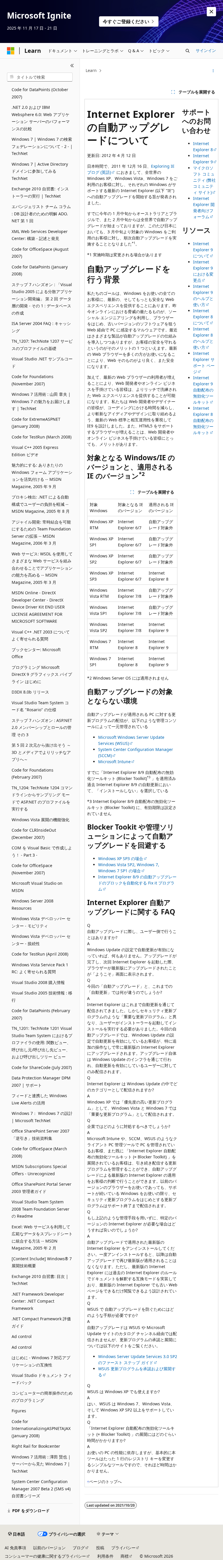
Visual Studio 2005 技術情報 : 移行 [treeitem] (42, 996)
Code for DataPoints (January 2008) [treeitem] (40, 270)
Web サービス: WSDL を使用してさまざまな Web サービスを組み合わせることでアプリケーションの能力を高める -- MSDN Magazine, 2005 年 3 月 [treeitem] (42, 568)
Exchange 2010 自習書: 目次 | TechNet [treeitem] (40, 1280)
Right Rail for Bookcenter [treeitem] (36, 1446)
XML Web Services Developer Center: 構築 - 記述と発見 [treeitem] (40, 235)
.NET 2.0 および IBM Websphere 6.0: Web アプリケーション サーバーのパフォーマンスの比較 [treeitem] (41, 117)
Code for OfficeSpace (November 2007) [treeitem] (32, 869)
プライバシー (123, 1547)
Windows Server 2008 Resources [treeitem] (32, 904)
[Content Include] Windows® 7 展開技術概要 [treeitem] (42, 1262)
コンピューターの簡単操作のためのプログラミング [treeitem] (42, 1396)
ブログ (79, 1547)
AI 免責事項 (15, 1547)
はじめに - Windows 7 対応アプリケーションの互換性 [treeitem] (41, 1361)
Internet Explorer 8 (203, 146)
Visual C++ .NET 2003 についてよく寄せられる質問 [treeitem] (41, 635)
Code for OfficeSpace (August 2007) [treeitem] (40, 252)
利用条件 (105, 1556)
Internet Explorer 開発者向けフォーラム (204, 207)
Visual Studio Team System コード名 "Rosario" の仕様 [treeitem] (40, 706)
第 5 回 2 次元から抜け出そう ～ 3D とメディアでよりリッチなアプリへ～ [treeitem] (41, 752)
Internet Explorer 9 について (203, 250)
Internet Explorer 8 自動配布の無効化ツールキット (203, 420)
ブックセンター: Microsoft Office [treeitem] (36, 653)
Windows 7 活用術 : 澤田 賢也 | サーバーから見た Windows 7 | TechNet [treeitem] (41, 1464)
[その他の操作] (213, 70)
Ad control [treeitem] (22, 1336)
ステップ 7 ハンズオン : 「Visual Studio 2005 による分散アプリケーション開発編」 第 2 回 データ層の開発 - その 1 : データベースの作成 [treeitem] (42, 299)
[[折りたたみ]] (72, 65)
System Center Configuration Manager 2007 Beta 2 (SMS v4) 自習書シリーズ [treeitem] (41, 1488)
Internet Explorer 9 (203, 159)
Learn (91, 70)
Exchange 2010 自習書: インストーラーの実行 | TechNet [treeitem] (40, 192)
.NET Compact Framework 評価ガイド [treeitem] (41, 1322)
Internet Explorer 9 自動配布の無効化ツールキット (203, 390)
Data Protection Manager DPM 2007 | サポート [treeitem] (41, 1081)
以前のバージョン (49, 1547)
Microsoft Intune (114, 761)
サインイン (206, 50)
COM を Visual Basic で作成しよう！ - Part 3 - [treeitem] (42, 851)
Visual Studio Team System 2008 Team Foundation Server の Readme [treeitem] (40, 1209)
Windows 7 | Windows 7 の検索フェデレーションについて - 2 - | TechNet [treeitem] (42, 146)
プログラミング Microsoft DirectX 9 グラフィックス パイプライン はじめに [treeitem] (42, 674)
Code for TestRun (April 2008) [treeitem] (40, 954)
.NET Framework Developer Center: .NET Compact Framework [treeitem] (38, 1301)
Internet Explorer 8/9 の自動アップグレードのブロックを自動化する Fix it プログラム (137, 883)
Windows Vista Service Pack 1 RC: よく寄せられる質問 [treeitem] (40, 968)
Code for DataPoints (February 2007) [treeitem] (41, 1014)
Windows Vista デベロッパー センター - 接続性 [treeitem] (41, 940)
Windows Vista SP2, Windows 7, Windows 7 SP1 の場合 (128, 867)
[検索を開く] (187, 51)
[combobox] (40, 77)
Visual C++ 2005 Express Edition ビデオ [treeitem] (35, 451)
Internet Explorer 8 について (203, 317)
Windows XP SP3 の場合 (120, 858)
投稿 (100, 1547)
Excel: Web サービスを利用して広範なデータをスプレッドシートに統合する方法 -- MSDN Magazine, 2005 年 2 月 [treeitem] (42, 1237)
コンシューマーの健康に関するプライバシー (45, 1556)
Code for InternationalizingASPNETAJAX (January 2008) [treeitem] (41, 1428)
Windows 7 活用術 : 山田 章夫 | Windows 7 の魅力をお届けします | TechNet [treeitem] (41, 401)
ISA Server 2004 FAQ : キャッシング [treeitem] (41, 327)
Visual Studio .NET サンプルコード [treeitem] (42, 362)
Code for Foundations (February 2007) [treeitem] (32, 773)
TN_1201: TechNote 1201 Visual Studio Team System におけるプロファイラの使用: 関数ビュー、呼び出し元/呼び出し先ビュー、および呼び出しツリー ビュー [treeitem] (42, 1042)
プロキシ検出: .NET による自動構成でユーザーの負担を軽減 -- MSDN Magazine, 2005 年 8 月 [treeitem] (41, 504)
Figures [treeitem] (19, 1410)
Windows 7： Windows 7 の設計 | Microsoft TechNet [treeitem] (42, 1117)
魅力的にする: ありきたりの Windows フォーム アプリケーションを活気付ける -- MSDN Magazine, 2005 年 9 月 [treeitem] (42, 475)
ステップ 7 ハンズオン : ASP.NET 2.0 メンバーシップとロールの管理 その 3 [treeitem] (42, 727)
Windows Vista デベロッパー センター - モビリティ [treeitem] (41, 922)
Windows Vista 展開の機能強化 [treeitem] (40, 819)
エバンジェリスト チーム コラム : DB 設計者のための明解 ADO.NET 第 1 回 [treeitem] (41, 213)
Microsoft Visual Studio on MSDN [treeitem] (37, 886)
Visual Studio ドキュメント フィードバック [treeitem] (42, 1379)
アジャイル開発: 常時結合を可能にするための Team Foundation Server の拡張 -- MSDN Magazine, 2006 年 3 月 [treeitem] (41, 532)
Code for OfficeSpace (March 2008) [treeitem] (39, 1152)
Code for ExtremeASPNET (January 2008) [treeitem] (36, 422)
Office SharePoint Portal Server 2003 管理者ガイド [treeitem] (41, 1187)
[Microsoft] (11, 51)
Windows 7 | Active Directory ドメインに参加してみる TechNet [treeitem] (40, 171)
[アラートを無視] (211, 11)
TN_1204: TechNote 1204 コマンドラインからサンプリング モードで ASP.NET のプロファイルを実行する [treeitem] (42, 798)
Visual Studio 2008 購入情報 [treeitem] (38, 982)
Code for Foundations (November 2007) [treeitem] (32, 380)
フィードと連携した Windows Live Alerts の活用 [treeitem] (39, 1099)
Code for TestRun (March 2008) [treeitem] (41, 437)
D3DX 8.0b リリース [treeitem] (30, 692)
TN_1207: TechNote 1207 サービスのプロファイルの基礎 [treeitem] (42, 344)
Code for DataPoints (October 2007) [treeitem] (40, 93)
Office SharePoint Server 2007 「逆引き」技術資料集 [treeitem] (40, 1134)
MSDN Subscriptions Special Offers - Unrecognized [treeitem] (39, 1170)
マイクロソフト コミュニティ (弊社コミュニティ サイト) (204, 180)
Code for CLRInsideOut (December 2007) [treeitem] (34, 833)
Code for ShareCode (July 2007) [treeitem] (42, 1067)
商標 (125, 1556)
